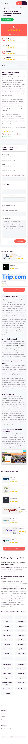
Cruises (7, 626)
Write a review (23, 65)
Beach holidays (7, 673)
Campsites (21, 630)
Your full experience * (7, 218)
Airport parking (21, 668)
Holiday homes (21, 639)
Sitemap (3, 722)
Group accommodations (21, 658)
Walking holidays (7, 678)
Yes (4, 184)
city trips (25, 583)
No (9, 184)
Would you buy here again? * (9, 205)
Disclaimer (15, 737)
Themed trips (7, 668)
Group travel (21, 664)
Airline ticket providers (7, 617)
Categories (5, 7)
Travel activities (7, 688)
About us (3, 713)
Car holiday (21, 621)
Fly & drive (21, 649)
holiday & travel (19, 581)
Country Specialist (7, 635)
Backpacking (21, 682)
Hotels (21, 617)
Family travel (21, 673)
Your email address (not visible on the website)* (13, 175)
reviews (14, 604)
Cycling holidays (7, 664)
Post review (4, 725)
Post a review (20, 241)
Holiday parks (21, 653)
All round (7, 621)
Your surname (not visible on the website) (12, 196)
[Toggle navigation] (24, 3)
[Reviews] (4, 3)
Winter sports (7, 649)
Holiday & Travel (13, 7)
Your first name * (6, 188)
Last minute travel (21, 688)
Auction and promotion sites (7, 683)
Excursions (21, 626)
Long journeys (7, 644)
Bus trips (7, 653)
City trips (21, 7)
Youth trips (7, 630)
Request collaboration (6, 728)
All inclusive (7, 693)
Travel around (21, 635)
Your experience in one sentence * (10, 210)
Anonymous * (5, 183)
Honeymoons (21, 678)
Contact (3, 716)
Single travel (7, 658)
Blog (2, 719)
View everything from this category (14, 290)
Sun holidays (21, 644)
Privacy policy (22, 737)
